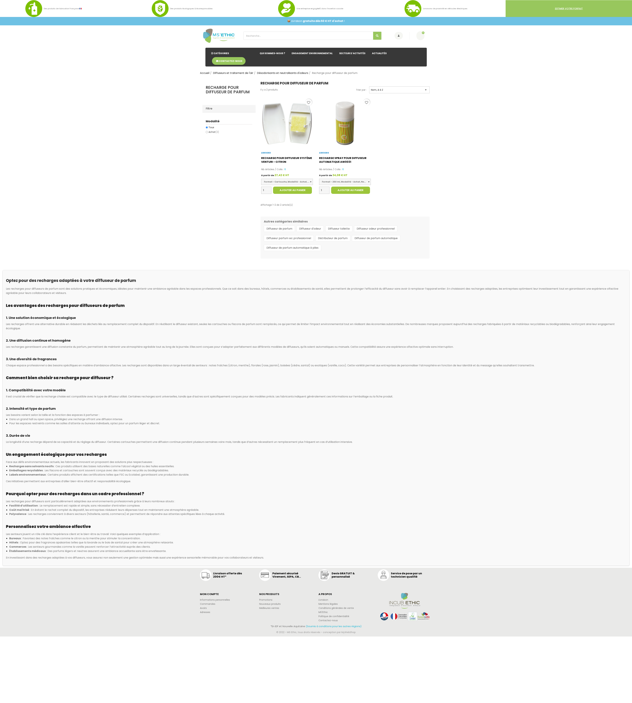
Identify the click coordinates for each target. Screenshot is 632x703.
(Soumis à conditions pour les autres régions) (334, 626)
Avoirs (203, 608)
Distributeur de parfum (333, 238)
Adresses (205, 612)
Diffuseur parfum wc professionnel (288, 238)
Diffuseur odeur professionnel (376, 229)
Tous (211, 127)
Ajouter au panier (292, 190)
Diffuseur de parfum (279, 229)
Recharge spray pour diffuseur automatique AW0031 (343, 160)
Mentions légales (328, 604)
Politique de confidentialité (333, 616)
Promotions (265, 599)
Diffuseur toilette (339, 229)
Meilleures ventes (269, 608)
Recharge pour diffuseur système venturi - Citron (286, 160)
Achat (214, 132)
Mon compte (209, 594)
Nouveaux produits (270, 604)
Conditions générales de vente (336, 608)
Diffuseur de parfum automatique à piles (292, 248)
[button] (569, 8)
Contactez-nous (328, 620)
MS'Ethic (323, 612)
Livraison (323, 599)
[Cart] (420, 35)
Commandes (207, 604)
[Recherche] (377, 36)
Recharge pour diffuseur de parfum (228, 89)
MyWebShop (348, 632)
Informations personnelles (215, 599)
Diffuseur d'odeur (310, 229)
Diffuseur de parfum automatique (376, 238)
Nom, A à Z (399, 90)
